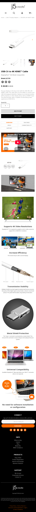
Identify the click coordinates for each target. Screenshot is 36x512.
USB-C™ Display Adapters (12, 17)
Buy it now (18, 116)
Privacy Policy (13, 506)
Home (2, 17)
